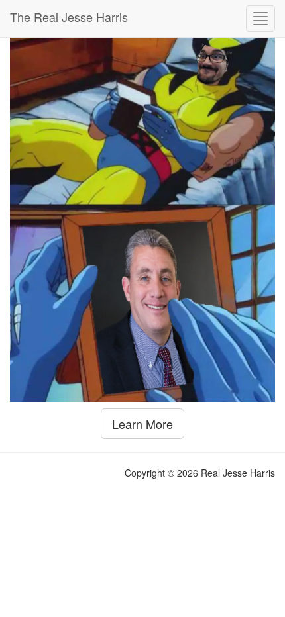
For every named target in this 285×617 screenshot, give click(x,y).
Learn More (142, 423)
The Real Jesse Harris (69, 16)
